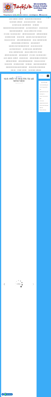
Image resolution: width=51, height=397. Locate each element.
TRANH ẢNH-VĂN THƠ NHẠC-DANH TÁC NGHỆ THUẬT (16, 67)
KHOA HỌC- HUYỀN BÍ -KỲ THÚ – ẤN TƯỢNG (33, 52)
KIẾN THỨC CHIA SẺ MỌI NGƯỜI (11, 55)
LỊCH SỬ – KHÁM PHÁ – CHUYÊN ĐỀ (11, 58)
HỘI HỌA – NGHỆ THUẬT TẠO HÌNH (40, 40)
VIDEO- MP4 (13, 70)
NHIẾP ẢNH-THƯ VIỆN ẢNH (11, 61)
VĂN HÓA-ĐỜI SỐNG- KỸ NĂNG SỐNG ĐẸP (37, 67)
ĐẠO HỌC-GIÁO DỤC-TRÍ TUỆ (36, 46)
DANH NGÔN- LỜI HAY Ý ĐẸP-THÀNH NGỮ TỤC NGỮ (36, 37)
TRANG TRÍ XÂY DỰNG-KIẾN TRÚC (40, 64)
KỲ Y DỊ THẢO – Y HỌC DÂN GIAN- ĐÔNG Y (37, 55)
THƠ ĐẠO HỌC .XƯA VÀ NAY (9, 40)
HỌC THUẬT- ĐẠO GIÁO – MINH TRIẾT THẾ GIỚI (32, 49)
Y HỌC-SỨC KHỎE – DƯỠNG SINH (34, 70)
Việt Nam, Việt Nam (43, 109)
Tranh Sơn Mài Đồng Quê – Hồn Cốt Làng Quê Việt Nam (44, 87)
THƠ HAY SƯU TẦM (20, 37)
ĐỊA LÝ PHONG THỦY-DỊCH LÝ (15, 49)
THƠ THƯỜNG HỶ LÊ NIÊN (10, 37)
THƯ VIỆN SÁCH (29, 64)
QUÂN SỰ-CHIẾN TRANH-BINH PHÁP (24, 40)
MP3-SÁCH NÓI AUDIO (23, 58)
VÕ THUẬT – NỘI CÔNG (21, 70)
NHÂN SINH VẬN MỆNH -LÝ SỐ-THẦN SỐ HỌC (20, 43)
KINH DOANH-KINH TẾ (35, 43)
